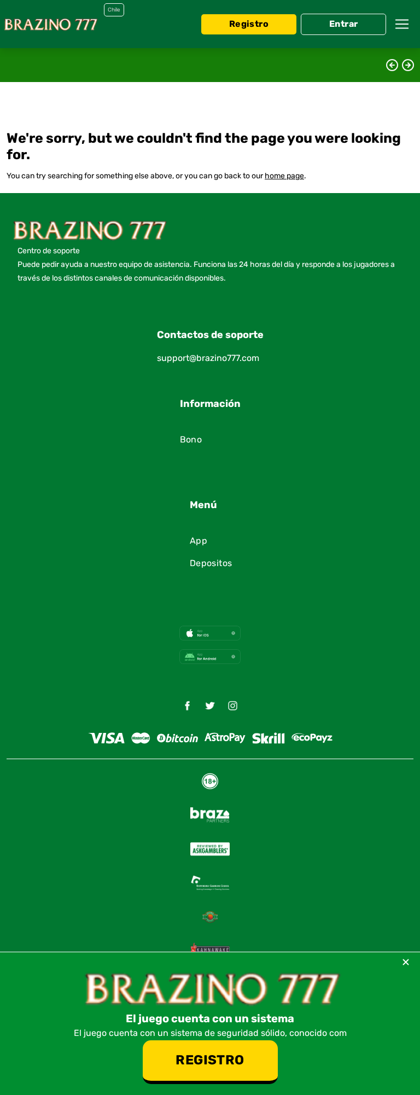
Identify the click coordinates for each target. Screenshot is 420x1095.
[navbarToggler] (401, 24)
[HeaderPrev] (392, 65)
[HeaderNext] (408, 65)
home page (284, 176)
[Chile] (50, 24)
